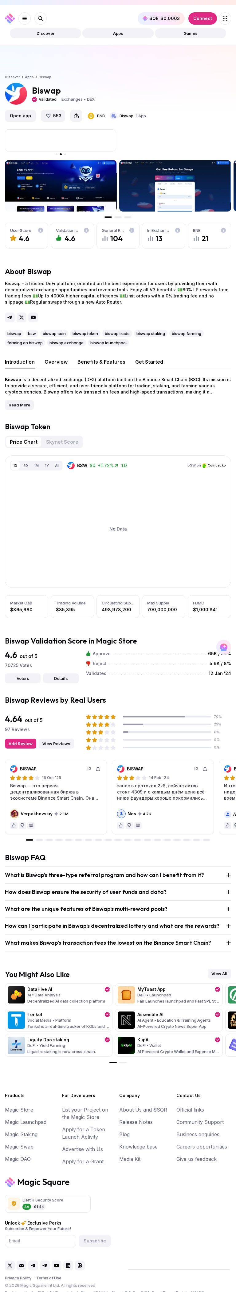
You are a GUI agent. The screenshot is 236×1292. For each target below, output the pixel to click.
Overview (56, 362)
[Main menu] (24, 18)
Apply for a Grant (83, 1161)
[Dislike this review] (22, 825)
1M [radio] (36, 465)
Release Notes (136, 1122)
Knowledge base (138, 1147)
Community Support (200, 1122)
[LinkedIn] (68, 1265)
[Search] (40, 18)
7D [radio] (25, 465)
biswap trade (117, 333)
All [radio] (57, 465)
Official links (190, 1110)
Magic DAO (18, 1159)
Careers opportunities (201, 1147)
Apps (118, 33)
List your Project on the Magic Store (85, 1113)
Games (190, 33)
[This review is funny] (31, 825)
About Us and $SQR (143, 1110)
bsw (32, 333)
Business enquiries (197, 1134)
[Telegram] (10, 317)
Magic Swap (19, 1147)
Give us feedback (196, 1159)
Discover (45, 33)
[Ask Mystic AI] (223, 647)
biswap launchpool (108, 342)
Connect (202, 18)
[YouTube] (33, 317)
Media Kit (129, 1159)
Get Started (149, 362)
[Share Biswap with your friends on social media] (76, 116)
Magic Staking (21, 1134)
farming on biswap (25, 342)
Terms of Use (48, 1277)
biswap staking (150, 333)
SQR (164, 18)
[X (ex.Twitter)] (21, 317)
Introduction (20, 362)
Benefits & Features (101, 362)
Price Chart (23, 442)
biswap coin (54, 333)
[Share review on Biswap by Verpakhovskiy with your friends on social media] (98, 769)
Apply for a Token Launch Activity (83, 1133)
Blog (124, 1134)
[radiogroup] (36, 465)
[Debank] (80, 1265)
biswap (14, 333)
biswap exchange (66, 342)
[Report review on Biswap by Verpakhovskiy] (89, 769)
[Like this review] (14, 825)
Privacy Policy (18, 1277)
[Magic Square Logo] (10, 18)
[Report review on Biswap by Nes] (196, 769)
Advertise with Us (82, 1149)
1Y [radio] (47, 465)
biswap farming (186, 333)
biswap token (85, 333)
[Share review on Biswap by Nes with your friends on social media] (205, 769)
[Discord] (21, 1265)
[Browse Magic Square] (225, 18)
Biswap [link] (45, 77)
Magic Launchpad (25, 1122)
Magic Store (19, 1110)
